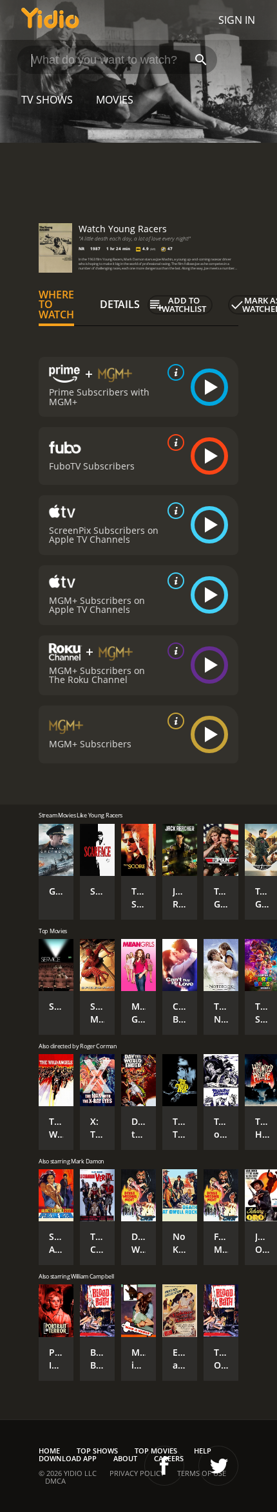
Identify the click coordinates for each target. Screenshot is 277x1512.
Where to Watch (56, 304)
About (125, 1458)
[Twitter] (218, 1466)
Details (120, 304)
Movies (114, 100)
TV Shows (47, 100)
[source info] (173, 372)
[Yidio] (50, 20)
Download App (68, 1458)
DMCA (55, 1481)
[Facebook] (164, 1466)
